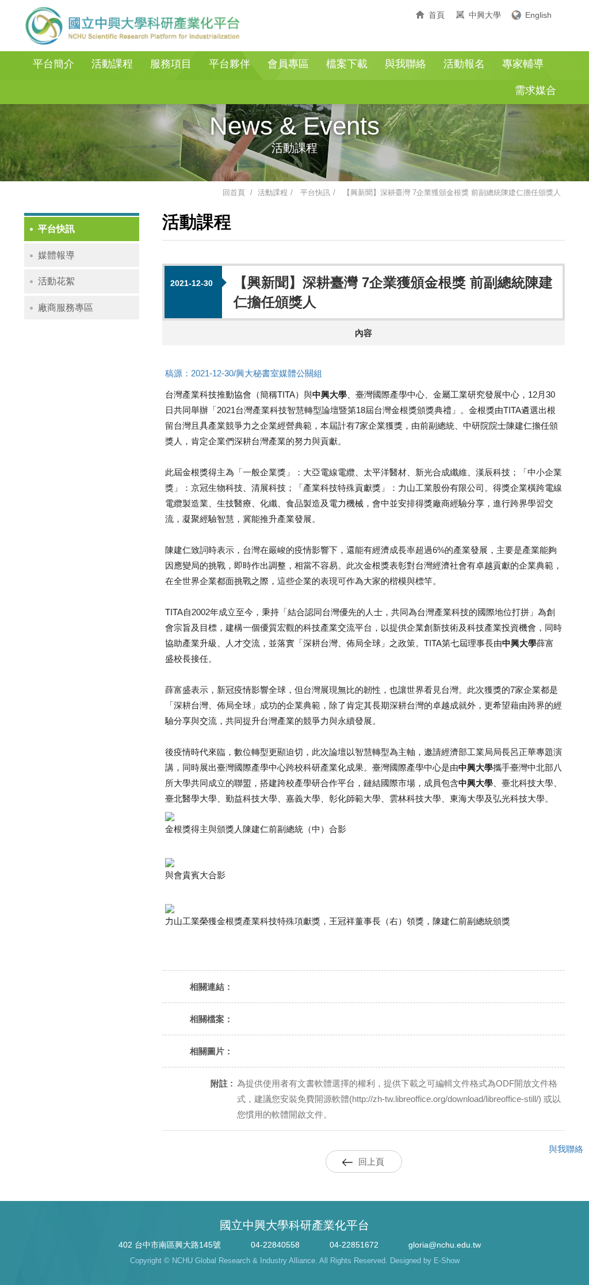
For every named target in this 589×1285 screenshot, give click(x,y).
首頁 (437, 15)
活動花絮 (56, 281)
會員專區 (288, 64)
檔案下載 (347, 64)
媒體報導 (56, 255)
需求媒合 (535, 90)
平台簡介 (53, 64)
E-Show (447, 1260)
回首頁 (234, 192)
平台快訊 (315, 192)
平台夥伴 (229, 64)
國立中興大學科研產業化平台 (133, 26)
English (538, 15)
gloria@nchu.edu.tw (444, 1244)
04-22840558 (275, 1244)
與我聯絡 (405, 64)
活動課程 (112, 64)
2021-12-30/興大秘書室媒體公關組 (256, 373)
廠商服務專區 (65, 307)
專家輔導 (523, 64)
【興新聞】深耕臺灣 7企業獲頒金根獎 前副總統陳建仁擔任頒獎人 (452, 192)
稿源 (173, 373)
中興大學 (485, 15)
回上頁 (371, 1161)
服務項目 (171, 64)
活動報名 (464, 64)
